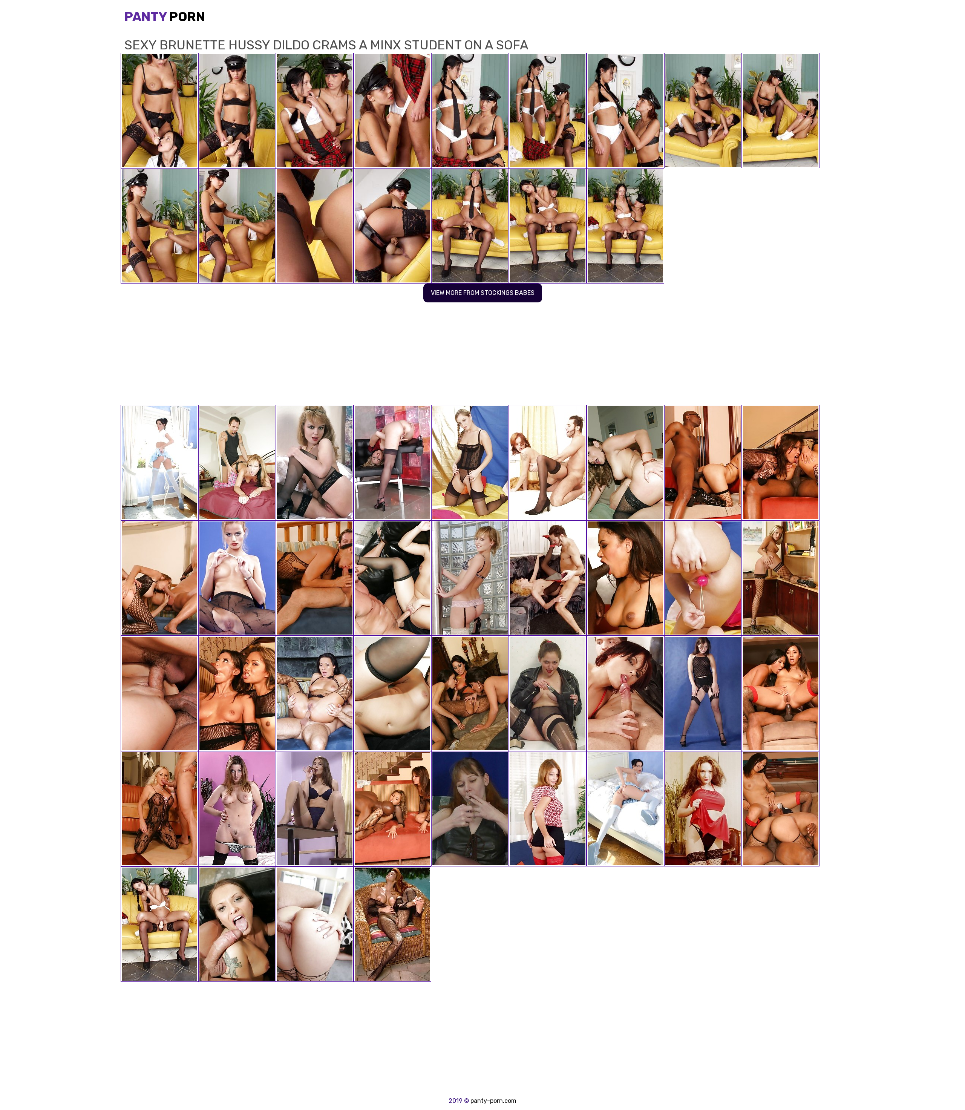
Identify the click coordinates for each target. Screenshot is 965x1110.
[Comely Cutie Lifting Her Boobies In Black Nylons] (703, 693)
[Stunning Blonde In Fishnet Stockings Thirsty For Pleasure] (780, 578)
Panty (164, 17)
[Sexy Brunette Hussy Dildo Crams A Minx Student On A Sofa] (159, 924)
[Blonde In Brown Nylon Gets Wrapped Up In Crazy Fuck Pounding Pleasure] (548, 578)
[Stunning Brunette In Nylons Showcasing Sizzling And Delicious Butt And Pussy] (237, 808)
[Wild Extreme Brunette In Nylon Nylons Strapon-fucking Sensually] (703, 808)
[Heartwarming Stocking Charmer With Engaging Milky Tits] (548, 693)
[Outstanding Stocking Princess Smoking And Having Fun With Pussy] (470, 808)
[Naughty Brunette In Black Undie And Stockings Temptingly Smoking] (315, 808)
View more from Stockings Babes (483, 292)
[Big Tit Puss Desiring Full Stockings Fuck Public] (392, 924)
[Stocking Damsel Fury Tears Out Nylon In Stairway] (470, 578)
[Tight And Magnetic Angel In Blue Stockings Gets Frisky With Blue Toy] (625, 808)
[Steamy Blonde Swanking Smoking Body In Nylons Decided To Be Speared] (392, 462)
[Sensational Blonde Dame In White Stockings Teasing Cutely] (703, 578)
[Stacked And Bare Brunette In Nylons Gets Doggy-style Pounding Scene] (548, 462)
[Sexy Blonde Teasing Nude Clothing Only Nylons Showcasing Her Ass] (315, 462)
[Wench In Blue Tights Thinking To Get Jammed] (159, 462)
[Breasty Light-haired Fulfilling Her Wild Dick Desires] (470, 462)
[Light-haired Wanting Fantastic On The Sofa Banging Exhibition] (237, 578)
